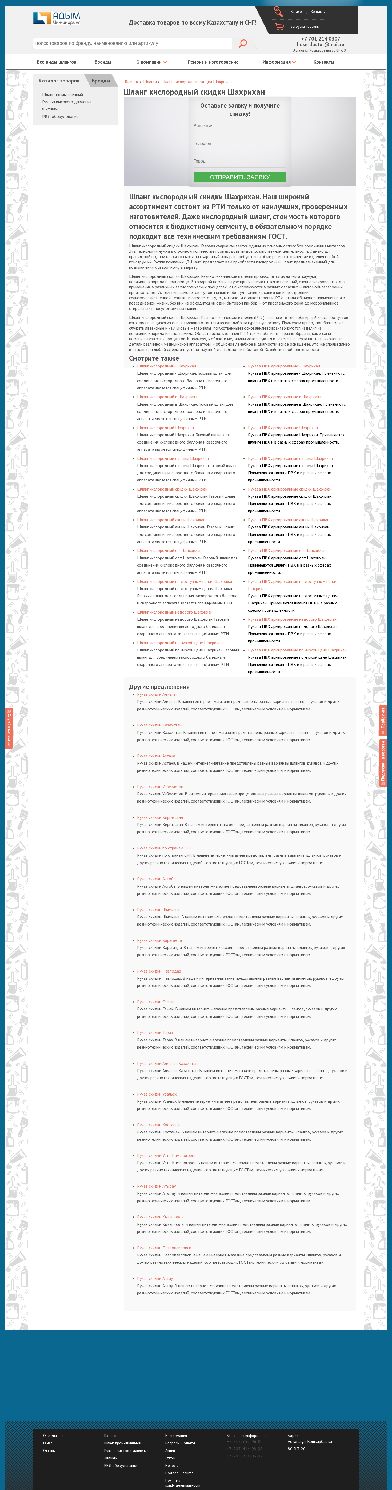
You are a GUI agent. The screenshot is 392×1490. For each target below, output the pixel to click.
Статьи (170, 1458)
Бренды (103, 62)
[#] (383, 720)
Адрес (293, 1435)
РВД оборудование (60, 116)
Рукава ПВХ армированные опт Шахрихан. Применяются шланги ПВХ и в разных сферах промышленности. (289, 565)
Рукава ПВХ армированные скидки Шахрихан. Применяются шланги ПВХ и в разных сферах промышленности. (290, 503)
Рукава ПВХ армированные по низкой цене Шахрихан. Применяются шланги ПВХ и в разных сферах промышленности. (297, 664)
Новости (172, 1465)
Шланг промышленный (62, 94)
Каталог (297, 11)
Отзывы (49, 1450)
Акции (170, 1450)
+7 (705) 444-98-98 (245, 1448)
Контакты (318, 11)
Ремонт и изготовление (213, 62)
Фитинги (50, 109)
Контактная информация (246, 1435)
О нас (47, 1443)
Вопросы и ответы (180, 1443)
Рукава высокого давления (66, 101)
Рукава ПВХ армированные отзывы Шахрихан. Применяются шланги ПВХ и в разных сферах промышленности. (290, 473)
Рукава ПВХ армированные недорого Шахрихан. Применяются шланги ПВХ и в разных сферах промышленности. (292, 633)
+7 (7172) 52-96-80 (245, 1441)
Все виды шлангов (56, 62)
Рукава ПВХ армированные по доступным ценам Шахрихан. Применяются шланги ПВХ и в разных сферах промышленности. (293, 603)
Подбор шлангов (179, 1473)
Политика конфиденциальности (182, 1483)
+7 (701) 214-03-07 (245, 1456)
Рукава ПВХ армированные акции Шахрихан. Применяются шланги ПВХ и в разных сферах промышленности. (289, 534)
